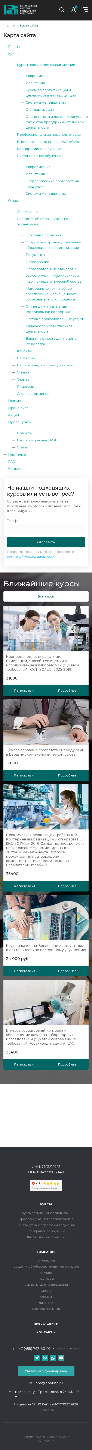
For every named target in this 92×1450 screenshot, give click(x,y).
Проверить (46, 1409)
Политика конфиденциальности (46, 1436)
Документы (35, 255)
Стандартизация (40, 109)
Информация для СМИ (36, 440)
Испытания (35, 83)
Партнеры (26, 358)
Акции (13, 415)
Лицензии (25, 386)
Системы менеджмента (46, 102)
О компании (27, 212)
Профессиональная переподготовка (49, 134)
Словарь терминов (33, 394)
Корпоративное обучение (39, 149)
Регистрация (24, 690)
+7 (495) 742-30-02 (35, 1348)
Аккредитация (38, 76)
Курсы (13, 54)
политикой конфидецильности (30, 557)
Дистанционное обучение (39, 156)
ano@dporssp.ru (49, 1383)
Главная (15, 47)
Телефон (14, 521)
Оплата (23, 372)
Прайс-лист (18, 408)
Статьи (22, 447)
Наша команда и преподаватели (45, 365)
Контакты (16, 469)
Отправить (46, 542)
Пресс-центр (19, 422)
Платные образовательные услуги (55, 319)
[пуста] (74, 11)
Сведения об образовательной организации (46, 1266)
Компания (45, 1252)
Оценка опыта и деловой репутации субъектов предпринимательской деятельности (56, 122)
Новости (24, 433)
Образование (37, 262)
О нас (13, 201)
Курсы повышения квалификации (46, 65)
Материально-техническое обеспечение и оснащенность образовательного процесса (51, 293)
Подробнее (67, 690)
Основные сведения (43, 235)
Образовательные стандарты (51, 269)
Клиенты (24, 351)
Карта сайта (46, 1440)
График (14, 401)
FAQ (11, 461)
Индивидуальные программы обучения (51, 142)
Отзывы (23, 379)
